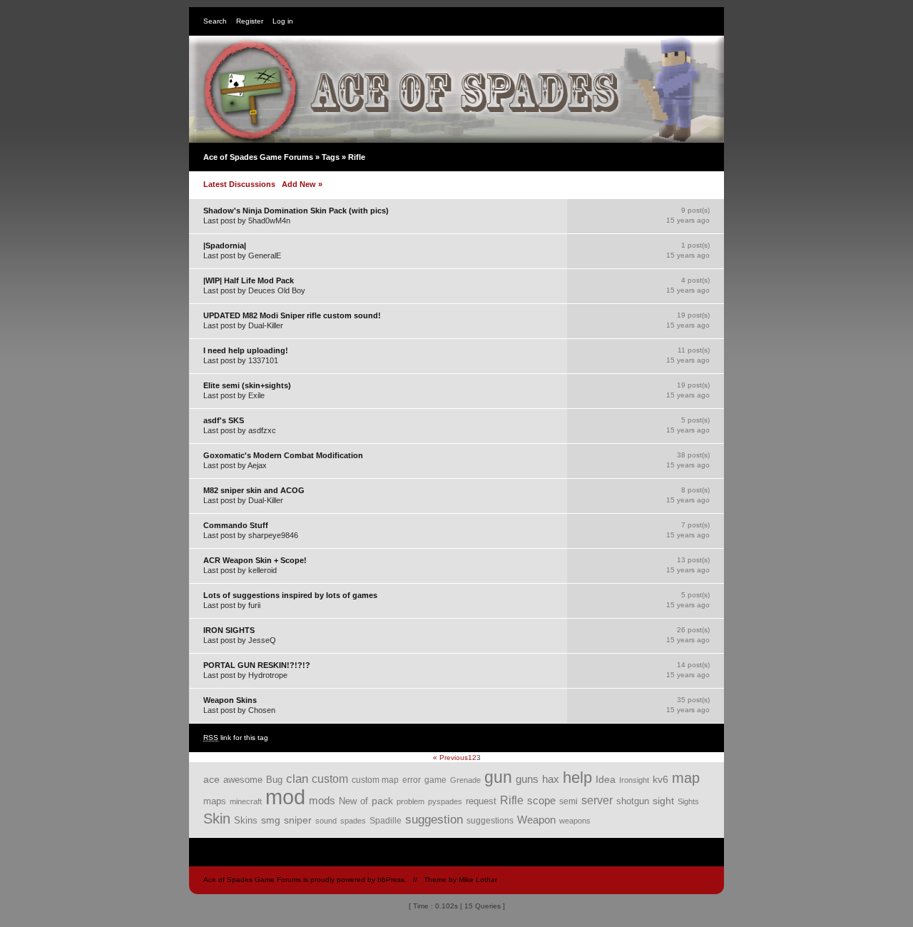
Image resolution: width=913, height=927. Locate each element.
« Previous (450, 757)
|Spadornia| (224, 245)
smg (270, 820)
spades (353, 820)
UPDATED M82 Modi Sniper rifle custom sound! (292, 315)
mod (285, 797)
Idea (606, 779)
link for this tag (235, 737)
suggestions (490, 821)
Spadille (385, 820)
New (348, 801)
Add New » (302, 184)
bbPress (390, 879)
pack (382, 800)
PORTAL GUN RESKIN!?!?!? (256, 665)
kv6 (660, 779)
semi (568, 801)
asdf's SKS (223, 420)
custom (330, 778)
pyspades (445, 801)
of (364, 801)
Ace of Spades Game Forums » (262, 157)
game (435, 779)
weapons (575, 820)
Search (215, 21)
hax (550, 779)
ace (211, 779)
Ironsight (634, 780)
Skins (245, 820)
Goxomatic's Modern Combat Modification (283, 455)
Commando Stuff (235, 525)
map (686, 778)
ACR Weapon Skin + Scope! (255, 560)
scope (541, 800)
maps (214, 801)
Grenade (465, 780)
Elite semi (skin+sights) (247, 385)
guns (527, 779)
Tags (331, 157)
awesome (242, 780)
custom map (375, 779)
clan (297, 779)
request (481, 801)
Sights (688, 801)
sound (326, 820)
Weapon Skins (230, 700)
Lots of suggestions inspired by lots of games (290, 595)
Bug (274, 779)
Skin (216, 818)
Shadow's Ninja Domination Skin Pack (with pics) (296, 210)
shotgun (632, 801)
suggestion (434, 819)
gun (498, 777)
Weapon (536, 820)
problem (410, 801)
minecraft (246, 801)
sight (663, 801)
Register (249, 21)
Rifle (512, 800)
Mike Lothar (478, 879)
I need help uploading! (245, 350)
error (411, 780)
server (597, 800)
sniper (298, 820)
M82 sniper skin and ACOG (254, 490)
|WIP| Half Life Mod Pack (248, 280)
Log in (282, 21)
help (577, 777)
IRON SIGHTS (229, 630)
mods (322, 800)
